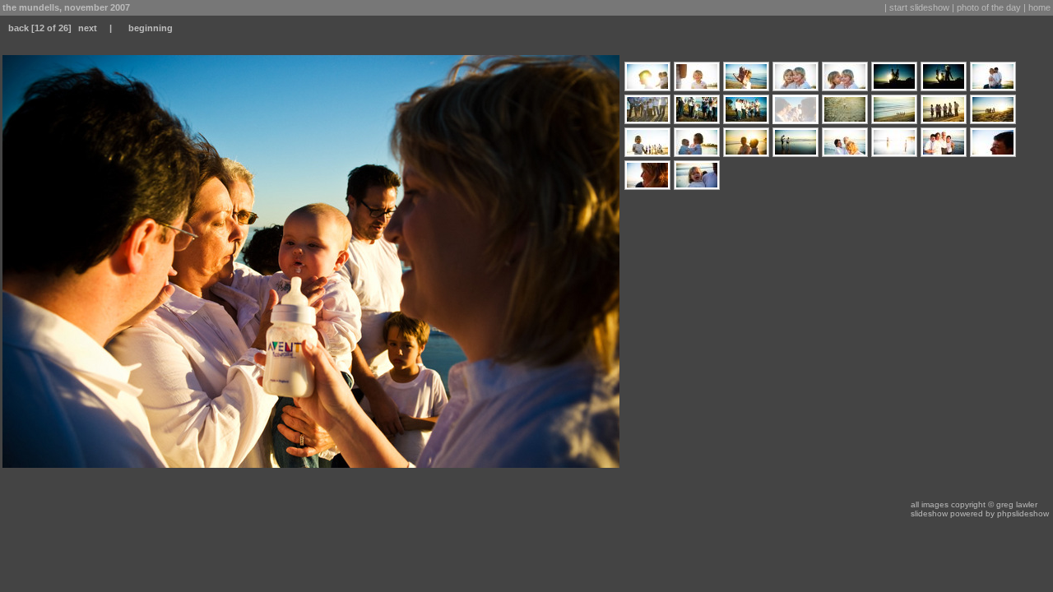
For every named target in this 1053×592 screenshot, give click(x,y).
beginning (150, 28)
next (87, 28)
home (1039, 7)
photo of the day (989, 7)
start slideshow (919, 7)
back (18, 28)
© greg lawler (1012, 504)
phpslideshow (1023, 513)
